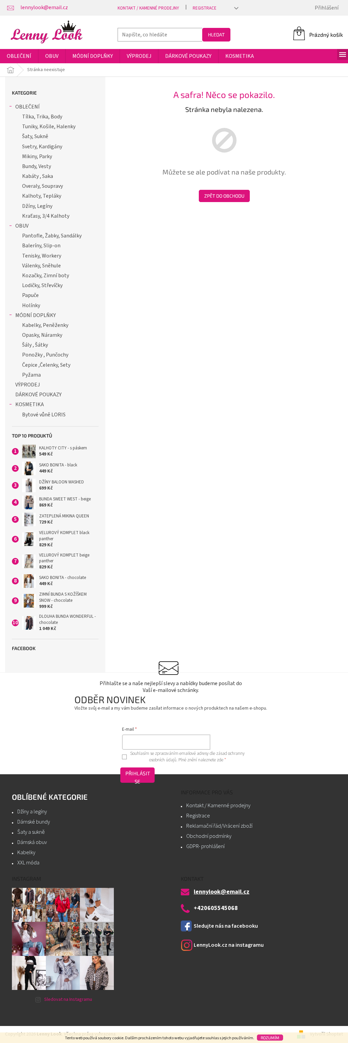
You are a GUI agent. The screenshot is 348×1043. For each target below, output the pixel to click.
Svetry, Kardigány (42, 146)
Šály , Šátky (35, 345)
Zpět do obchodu (224, 196)
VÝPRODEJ (27, 384)
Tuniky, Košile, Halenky (48, 126)
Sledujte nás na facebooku (226, 926)
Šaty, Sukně (35, 136)
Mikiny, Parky (37, 156)
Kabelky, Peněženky (45, 325)
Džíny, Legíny (37, 206)
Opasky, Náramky (42, 335)
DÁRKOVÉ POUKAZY (38, 394)
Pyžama (31, 375)
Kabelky (26, 852)
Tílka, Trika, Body (42, 116)
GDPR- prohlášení (205, 846)
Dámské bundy (33, 822)
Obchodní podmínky (208, 836)
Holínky (31, 305)
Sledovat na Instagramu (68, 999)
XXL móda (28, 862)
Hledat (216, 34)
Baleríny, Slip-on (41, 245)
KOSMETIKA (29, 404)
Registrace (204, 8)
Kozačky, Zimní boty (45, 275)
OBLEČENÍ (27, 107)
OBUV (22, 226)
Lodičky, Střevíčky (42, 285)
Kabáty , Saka (37, 176)
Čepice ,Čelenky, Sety (46, 365)
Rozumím (270, 1037)
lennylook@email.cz (221, 892)
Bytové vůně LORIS (44, 414)
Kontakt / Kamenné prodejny (148, 8)
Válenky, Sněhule (41, 265)
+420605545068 (216, 908)
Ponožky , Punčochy (45, 355)
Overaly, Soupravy (42, 186)
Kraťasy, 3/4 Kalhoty (45, 216)
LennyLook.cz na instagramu (229, 945)
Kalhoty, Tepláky (41, 196)
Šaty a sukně (31, 832)
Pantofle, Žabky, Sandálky (52, 235)
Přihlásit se (138, 776)
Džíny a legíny (32, 811)
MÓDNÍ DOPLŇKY (35, 315)
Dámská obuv (32, 842)
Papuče (30, 295)
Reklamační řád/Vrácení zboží (219, 826)
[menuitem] (19, 56)
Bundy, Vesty (36, 166)
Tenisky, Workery (41, 256)
